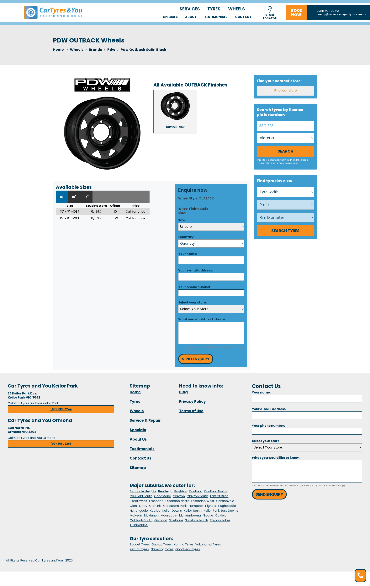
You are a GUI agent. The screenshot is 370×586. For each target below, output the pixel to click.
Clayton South (197, 496)
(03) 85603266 (60, 444)
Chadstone (162, 496)
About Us (138, 439)
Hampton (196, 506)
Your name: (187, 254)
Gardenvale (225, 501)
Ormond (160, 520)
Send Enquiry (195, 359)
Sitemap (138, 467)
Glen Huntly (138, 506)
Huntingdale (139, 510)
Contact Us (140, 458)
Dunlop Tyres (162, 544)
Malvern (136, 515)
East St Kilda (219, 496)
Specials (170, 17)
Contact (243, 17)
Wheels (236, 9)
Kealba (155, 510)
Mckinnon (151, 515)
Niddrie (208, 515)
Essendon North (177, 501)
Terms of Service (191, 350)
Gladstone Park (175, 506)
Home (58, 49)
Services (190, 9)
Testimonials (216, 17)
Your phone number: (194, 287)
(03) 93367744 (61, 409)
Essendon (156, 501)
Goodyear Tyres (187, 549)
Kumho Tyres (183, 544)
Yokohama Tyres (208, 544)
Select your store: (192, 302)
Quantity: (186, 237)
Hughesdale (227, 506)
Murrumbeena (190, 515)
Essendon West (202, 501)
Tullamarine (139, 525)
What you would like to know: (202, 319)
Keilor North (193, 510)
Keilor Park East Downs (221, 510)
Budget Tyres (140, 544)
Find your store (285, 90)
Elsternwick (138, 501)
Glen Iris (155, 506)
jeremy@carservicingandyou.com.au (341, 14)
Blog (183, 392)
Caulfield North (215, 491)
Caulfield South (141, 496)
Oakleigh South (141, 520)
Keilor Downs (172, 510)
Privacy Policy (237, 347)
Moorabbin (169, 515)
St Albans (176, 520)
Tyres (213, 9)
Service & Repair (145, 420)
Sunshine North (196, 520)
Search (285, 151)
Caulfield (195, 491)
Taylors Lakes (220, 520)
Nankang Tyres (162, 549)
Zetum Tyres (139, 549)
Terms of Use (191, 411)
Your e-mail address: (195, 270)
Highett (210, 506)
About (191, 17)
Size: (182, 220)
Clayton (179, 496)
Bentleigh (165, 491)
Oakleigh (221, 515)
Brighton (180, 491)
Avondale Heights (143, 491)
